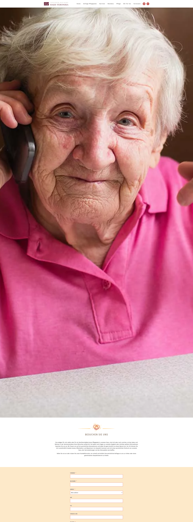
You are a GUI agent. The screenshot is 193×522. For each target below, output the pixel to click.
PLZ (71, 505)
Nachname (73, 481)
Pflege (118, 4)
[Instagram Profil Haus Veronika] (144, 3)
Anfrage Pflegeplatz (90, 4)
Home (79, 4)
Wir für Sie (127, 4)
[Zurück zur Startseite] (56, 4)
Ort (71, 497)
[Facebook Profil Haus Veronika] (148, 3)
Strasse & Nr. (74, 513)
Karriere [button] (102, 4)
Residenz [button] (111, 4)
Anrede (72, 489)
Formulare (137, 4)
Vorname (72, 473)
